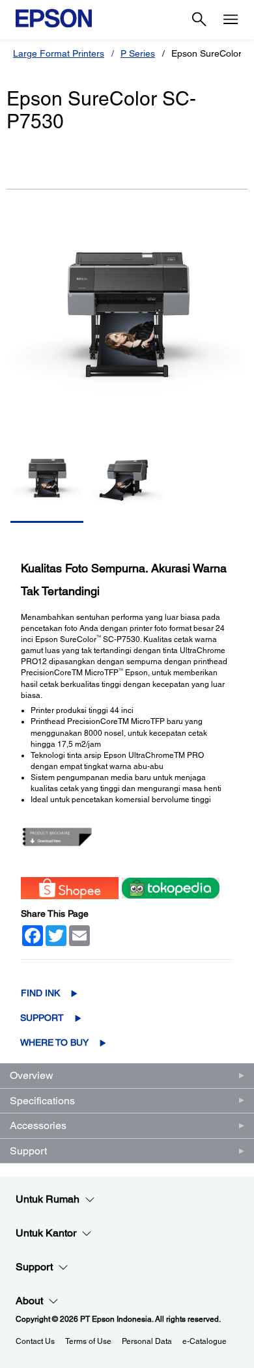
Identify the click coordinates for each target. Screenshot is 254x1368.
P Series (137, 53)
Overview (31, 1075)
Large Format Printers (58, 53)
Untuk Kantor (46, 1233)
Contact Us (35, 1341)
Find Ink (40, 993)
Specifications (42, 1101)
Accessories (38, 1125)
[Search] (199, 19)
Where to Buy (54, 1042)
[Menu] (230, 19)
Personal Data (147, 1341)
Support (42, 1017)
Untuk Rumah (47, 1199)
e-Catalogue (204, 1341)
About (29, 1300)
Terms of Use (88, 1341)
